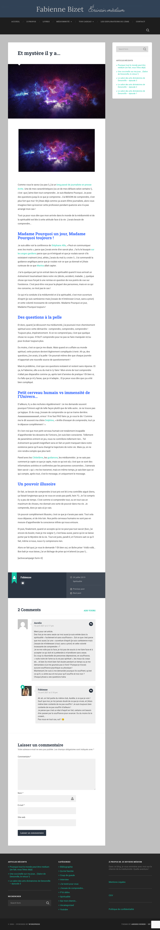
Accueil (15, 21)
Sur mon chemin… (68, 901)
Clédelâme (37, 457)
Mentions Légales (117, 882)
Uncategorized (67, 905)
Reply (91, 624)
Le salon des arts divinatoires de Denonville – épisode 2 (131, 85)
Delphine (49, 420)
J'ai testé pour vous (69, 884)
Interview (64, 879)
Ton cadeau (85, 21)
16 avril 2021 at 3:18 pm (48, 692)
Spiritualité (77, 581)
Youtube (64, 909)
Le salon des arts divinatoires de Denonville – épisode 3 (131, 79)
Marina (40, 265)
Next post (77, 593)
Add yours (90, 610)
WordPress (34, 924)
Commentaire (24, 757)
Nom (20, 793)
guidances (53, 457)
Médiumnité (63, 21)
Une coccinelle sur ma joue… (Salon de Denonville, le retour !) (133, 72)
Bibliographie (66, 867)
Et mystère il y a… (39, 53)
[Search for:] (132, 49)
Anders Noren (138, 924)
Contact (140, 21)
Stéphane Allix (59, 245)
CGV (111, 895)
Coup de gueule (67, 875)
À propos (31, 21)
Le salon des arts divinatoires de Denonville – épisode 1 (131, 92)
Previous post (78, 589)
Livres (46, 21)
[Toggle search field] (148, 30)
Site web (21, 817)
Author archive (22, 583)
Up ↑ (150, 924)
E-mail (21, 805)
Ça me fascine (67, 871)
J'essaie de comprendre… (72, 888)
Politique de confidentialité (121, 909)
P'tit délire (65, 892)
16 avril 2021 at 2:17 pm (44, 626)
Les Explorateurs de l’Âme (115, 21)
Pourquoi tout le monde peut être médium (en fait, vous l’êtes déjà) (132, 66)
